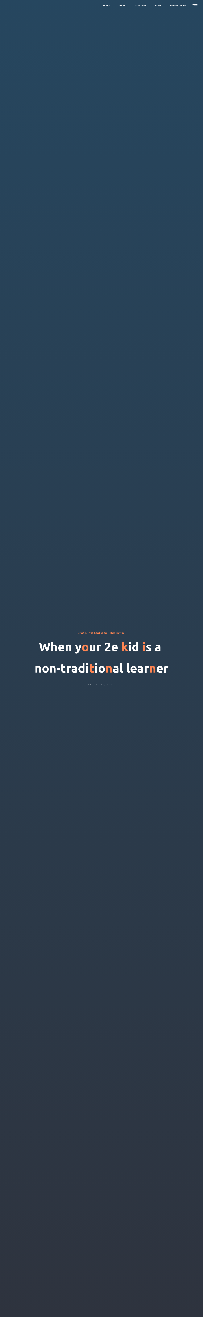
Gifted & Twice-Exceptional (92, 632)
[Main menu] (195, 5)
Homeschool (117, 632)
